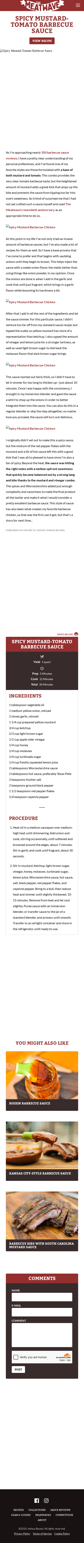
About (42, 1520)
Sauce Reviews (60, 1510)
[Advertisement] (42, 100)
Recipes (18, 1510)
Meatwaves (43, 1515)
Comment (19, 1320)
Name (16, 1290)
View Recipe (42, 41)
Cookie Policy (62, 1533)
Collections (37, 1510)
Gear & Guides (21, 1515)
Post (18, 1369)
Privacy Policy (22, 1533)
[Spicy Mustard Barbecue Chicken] (30, 227)
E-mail (16, 1305)
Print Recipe (65, 634)
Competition (64, 1515)
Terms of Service (42, 1533)
